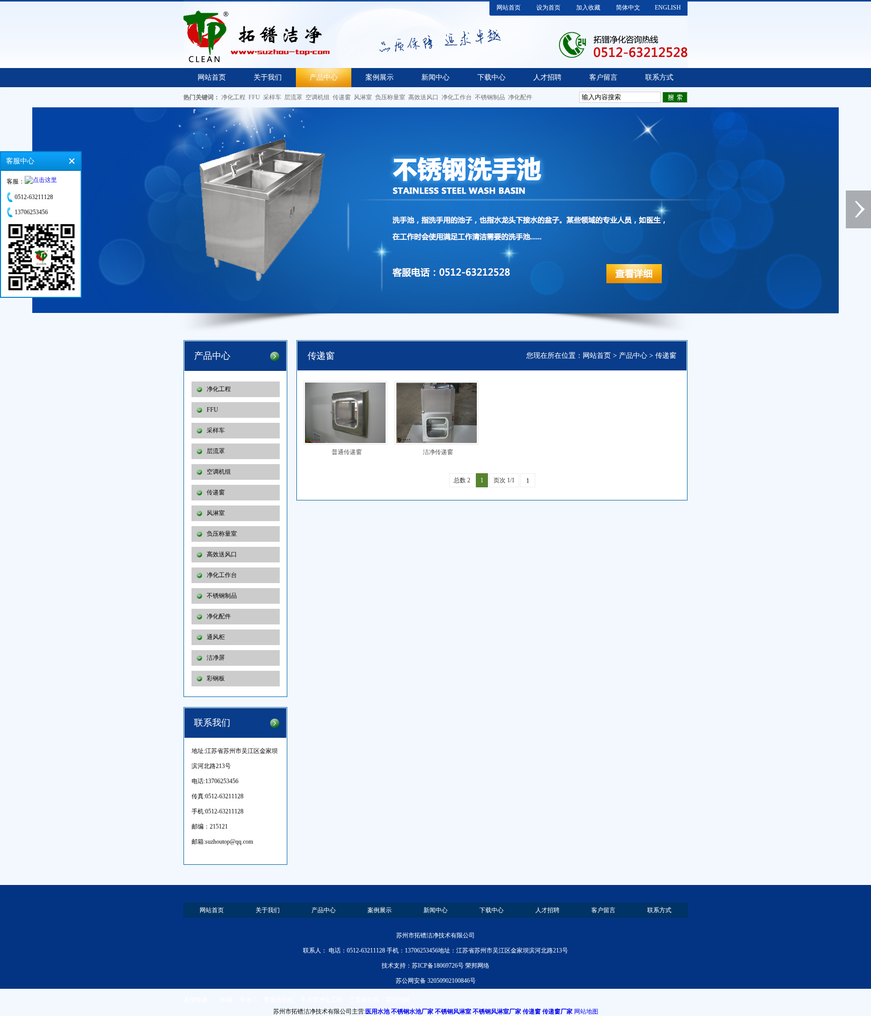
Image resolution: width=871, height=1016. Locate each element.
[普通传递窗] (348, 412)
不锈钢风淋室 (453, 1011)
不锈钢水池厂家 (412, 1011)
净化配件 (520, 97)
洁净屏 (216, 657)
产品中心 (323, 77)
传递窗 (342, 97)
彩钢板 (216, 678)
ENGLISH (668, 7)
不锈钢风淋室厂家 (497, 1011)
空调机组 (317, 97)
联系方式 (659, 77)
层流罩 (293, 97)
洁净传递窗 (438, 452)
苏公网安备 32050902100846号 (436, 980)
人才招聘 (547, 77)
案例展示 (379, 77)
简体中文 (628, 7)
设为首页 (548, 7)
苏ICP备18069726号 (438, 965)
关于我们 (268, 77)
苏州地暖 (398, 999)
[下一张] (858, 209)
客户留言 (603, 77)
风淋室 (363, 97)
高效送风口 (423, 97)
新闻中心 (435, 77)
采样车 (272, 97)
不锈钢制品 (490, 97)
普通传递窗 (347, 452)
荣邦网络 (477, 965)
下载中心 (491, 77)
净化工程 (233, 97)
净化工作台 (457, 97)
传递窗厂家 (557, 1011)
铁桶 (226, 999)
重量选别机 (279, 999)
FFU (254, 97)
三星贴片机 (364, 999)
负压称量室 (390, 97)
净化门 (248, 999)
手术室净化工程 (321, 999)
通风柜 (216, 637)
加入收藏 (588, 7)
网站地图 (586, 1011)
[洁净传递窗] (439, 412)
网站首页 (508, 7)
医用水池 (377, 1011)
